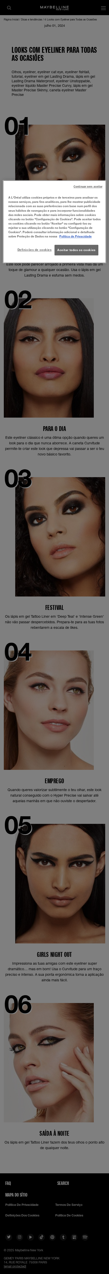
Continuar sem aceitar (88, 186)
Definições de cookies (34, 249)
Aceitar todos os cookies (76, 250)
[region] (54, 221)
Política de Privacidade (75, 236)
